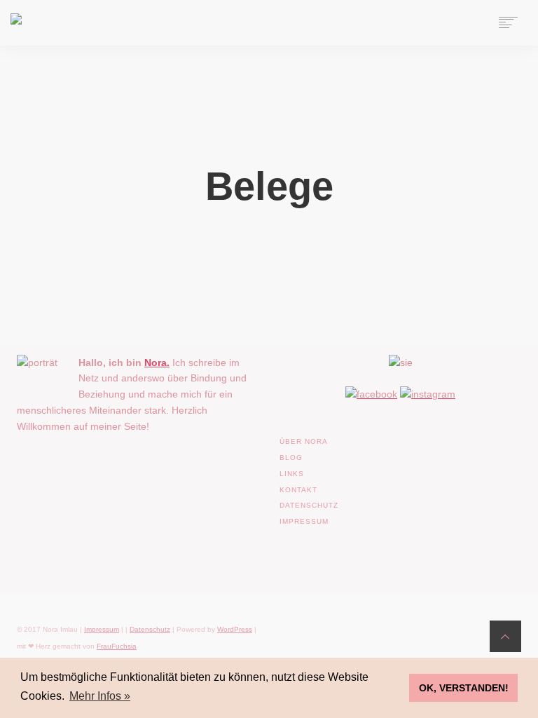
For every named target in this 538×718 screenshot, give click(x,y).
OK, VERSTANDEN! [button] (464, 687)
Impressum (101, 629)
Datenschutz (150, 629)
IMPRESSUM (304, 521)
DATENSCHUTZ (309, 505)
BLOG (291, 457)
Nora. (157, 362)
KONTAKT (298, 490)
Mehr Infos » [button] (99, 696)
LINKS (292, 473)
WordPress (234, 629)
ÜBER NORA (304, 441)
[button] (31, 687)
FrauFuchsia (117, 646)
